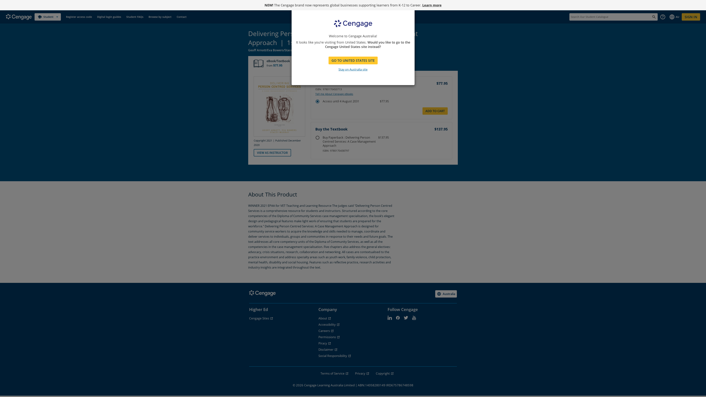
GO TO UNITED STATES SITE (353, 60)
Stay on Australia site (353, 69)
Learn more (432, 5)
